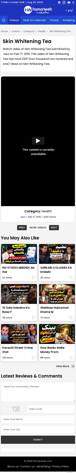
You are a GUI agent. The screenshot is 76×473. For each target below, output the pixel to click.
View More (63, 366)
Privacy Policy (60, 466)
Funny (54, 20)
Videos (14, 20)
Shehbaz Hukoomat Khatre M (54, 310)
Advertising (43, 466)
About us (12, 466)
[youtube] (69, 2)
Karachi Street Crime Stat (17, 350)
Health (47, 211)
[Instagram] (64, 2)
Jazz (22, 217)
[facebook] (59, 2)
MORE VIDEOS (38, 227)
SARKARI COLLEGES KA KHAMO (56, 270)
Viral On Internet (34, 20)
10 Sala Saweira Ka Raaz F (16, 310)
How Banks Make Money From (52, 350)
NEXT (54, 227)
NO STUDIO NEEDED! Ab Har (18, 270)
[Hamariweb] (38, 10)
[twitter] (73, 2)
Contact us (27, 466)
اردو (70, 10)
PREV (22, 227)
